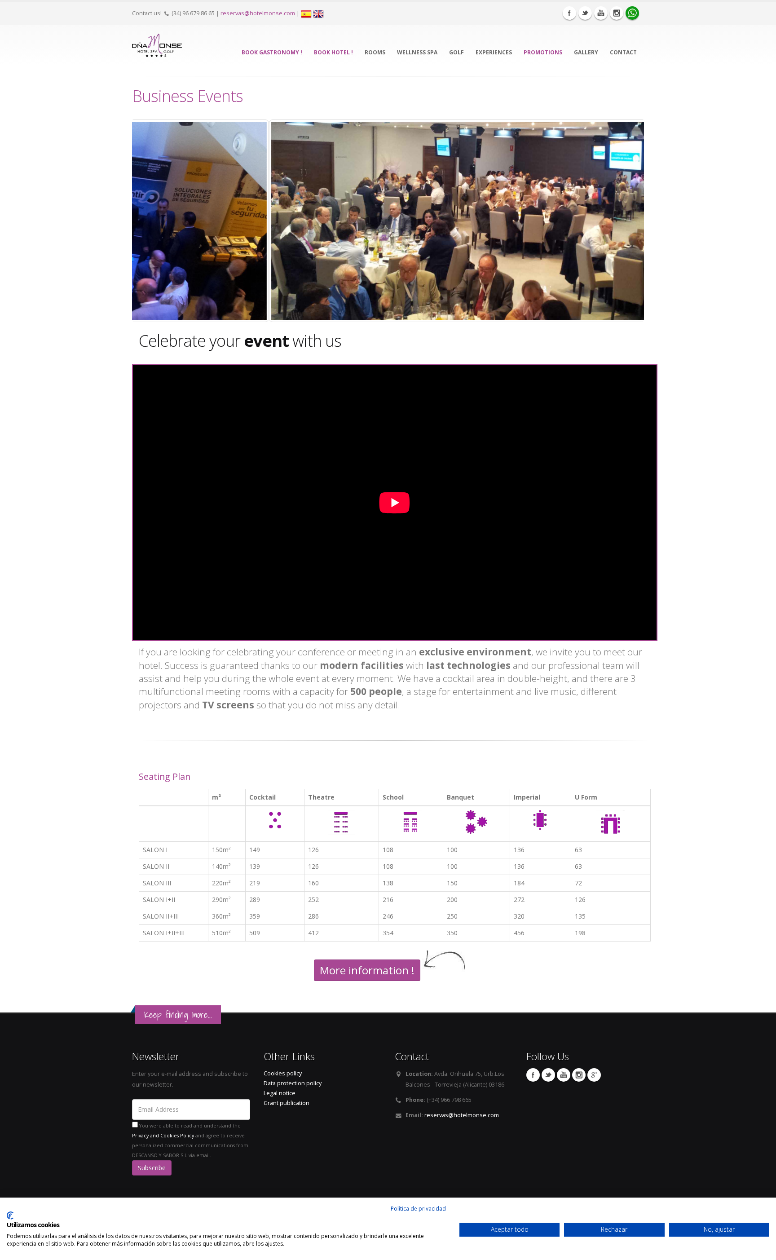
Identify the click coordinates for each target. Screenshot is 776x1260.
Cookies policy (283, 1073)
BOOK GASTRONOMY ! (272, 52)
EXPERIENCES (494, 52)
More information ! (367, 970)
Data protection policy (293, 1083)
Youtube (601, 13)
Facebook (569, 13)
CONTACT (623, 52)
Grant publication (286, 1103)
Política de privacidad (418, 1208)
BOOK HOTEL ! (333, 52)
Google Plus (594, 1075)
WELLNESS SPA (417, 52)
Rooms (375, 52)
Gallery (586, 52)
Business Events (187, 95)
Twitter (585, 13)
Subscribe (152, 1167)
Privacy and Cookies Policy (163, 1135)
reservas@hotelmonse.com (257, 13)
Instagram (616, 13)
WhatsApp (632, 13)
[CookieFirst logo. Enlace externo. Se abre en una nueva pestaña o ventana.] (10, 1215)
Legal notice (279, 1093)
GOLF (456, 52)
